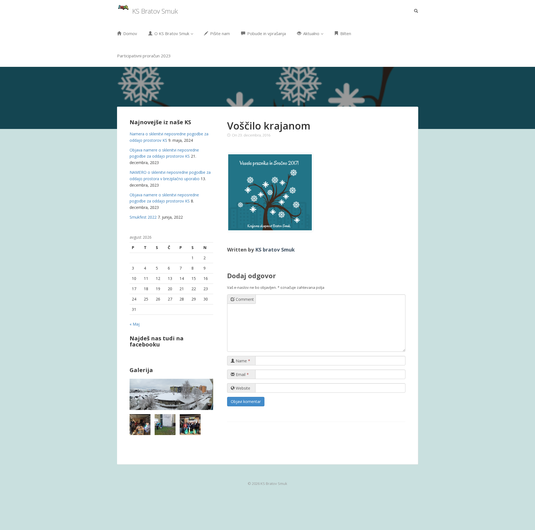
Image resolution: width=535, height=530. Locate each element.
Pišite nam (219, 33)
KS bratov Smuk (275, 249)
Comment (244, 299)
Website (242, 388)
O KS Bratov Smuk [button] (171, 33)
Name (242, 360)
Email (242, 374)
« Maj (135, 324)
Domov (129, 33)
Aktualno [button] (311, 33)
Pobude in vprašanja (266, 33)
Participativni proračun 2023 (144, 55)
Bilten (345, 33)
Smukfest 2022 (143, 217)
